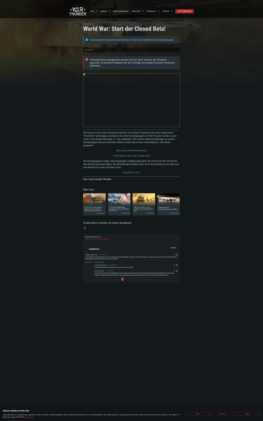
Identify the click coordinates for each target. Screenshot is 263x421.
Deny (197, 414)
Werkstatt (136, 11)
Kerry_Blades (99, 271)
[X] (85, 228)
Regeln (173, 248)
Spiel (92, 11)
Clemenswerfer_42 (101, 265)
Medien (104, 11)
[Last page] (142, 279)
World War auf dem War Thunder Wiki (131, 156)
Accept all (222, 414)
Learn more (29, 417)
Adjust (247, 414)
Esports (165, 11)
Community (151, 11)
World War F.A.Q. (131, 172)
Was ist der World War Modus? (131, 150)
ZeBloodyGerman (91, 255)
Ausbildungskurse (121, 11)
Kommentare (94, 249)
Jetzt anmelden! (184, 11)
